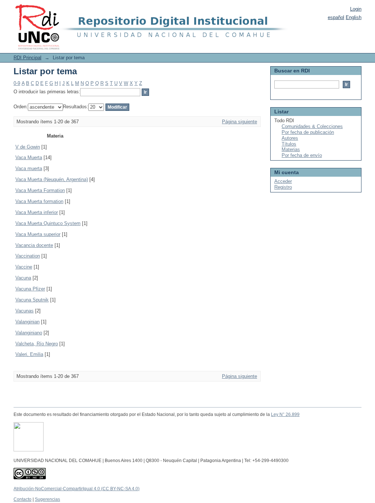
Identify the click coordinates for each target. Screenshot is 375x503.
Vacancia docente (34, 245)
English (353, 17)
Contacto (22, 499)
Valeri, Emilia (29, 354)
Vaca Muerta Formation (40, 190)
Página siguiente (239, 121)
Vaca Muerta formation (39, 201)
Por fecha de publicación (308, 132)
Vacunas (24, 311)
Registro (283, 187)
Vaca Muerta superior (37, 234)
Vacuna (23, 278)
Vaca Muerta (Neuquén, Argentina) (51, 179)
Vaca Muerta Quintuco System (48, 223)
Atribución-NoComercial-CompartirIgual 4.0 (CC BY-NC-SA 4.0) (77, 488)
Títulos (289, 144)
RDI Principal (27, 57)
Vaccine (23, 267)
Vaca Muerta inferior (36, 212)
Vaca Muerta (28, 157)
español (336, 17)
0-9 (17, 83)
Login (355, 9)
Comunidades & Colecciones (312, 126)
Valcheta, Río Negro (36, 343)
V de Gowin (27, 147)
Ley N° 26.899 (285, 414)
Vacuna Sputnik (32, 300)
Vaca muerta (28, 168)
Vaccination (27, 256)
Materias (291, 149)
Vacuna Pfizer (30, 289)
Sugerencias (47, 499)
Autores (290, 138)
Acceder (283, 181)
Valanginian (27, 321)
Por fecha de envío (302, 155)
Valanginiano (28, 332)
